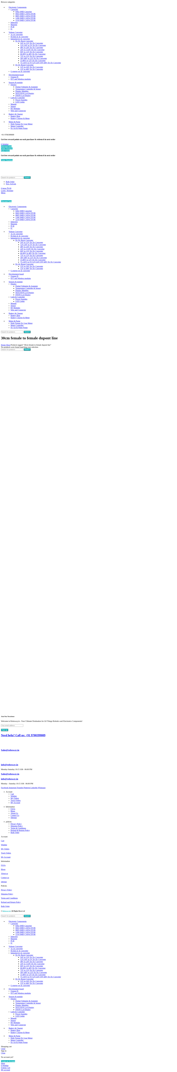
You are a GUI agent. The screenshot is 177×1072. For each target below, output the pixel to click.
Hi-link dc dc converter (19, 37)
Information (5, 861)
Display (13, 85)
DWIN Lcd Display (23, 96)
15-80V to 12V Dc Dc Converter (33, 61)
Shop (8, 345)
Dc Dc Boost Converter (24, 65)
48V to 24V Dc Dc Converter (31, 48)
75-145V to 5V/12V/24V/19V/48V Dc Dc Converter (40, 63)
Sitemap (14, 818)
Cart (12, 794)
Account (4, 837)
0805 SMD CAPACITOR (25, 16)
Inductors (14, 22)
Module (13, 104)
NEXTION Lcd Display (24, 93)
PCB (12, 27)
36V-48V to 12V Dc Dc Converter (33, 58)
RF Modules (15, 109)
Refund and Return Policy (11, 902)
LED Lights (20, 102)
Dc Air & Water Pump (19, 128)
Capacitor (14, 9)
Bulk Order (5, 151)
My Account (15, 803)
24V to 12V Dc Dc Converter (31, 43)
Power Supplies (21, 100)
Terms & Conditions (18, 828)
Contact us (5, 878)
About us (4, 873)
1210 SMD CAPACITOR (25, 20)
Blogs (13, 811)
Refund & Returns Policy (20, 830)
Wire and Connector (18, 111)
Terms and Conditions (9, 898)
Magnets (14, 25)
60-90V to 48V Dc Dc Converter (33, 54)
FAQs (13, 809)
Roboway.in (6, 911)
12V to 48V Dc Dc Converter (31, 69)
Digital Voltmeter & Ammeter (26, 87)
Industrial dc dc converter (20, 39)
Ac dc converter (17, 35)
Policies (4, 886)
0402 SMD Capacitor (23, 12)
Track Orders (16, 800)
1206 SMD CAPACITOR (25, 18)
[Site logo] (14, 175)
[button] (88, 837)
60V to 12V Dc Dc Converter (31, 52)
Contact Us (15, 815)
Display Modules (21, 91)
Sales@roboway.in (10, 750)
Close (3, 1049)
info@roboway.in (9, 764)
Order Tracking (7, 149)
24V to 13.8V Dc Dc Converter (32, 50)
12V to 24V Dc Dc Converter (31, 67)
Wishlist (14, 796)
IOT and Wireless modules (21, 79)
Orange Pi (14, 77)
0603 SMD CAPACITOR (25, 14)
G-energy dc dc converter (20, 71)
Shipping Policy (17, 826)
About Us (14, 813)
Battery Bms (15, 116)
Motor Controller (17, 126)
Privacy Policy (16, 824)
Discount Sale (6, 146)
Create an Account (8, 1061)
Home (3, 345)
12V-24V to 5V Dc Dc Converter (33, 45)
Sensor (13, 106)
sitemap (4, 882)
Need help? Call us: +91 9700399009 (23, 735)
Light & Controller (18, 98)
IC (12, 29)
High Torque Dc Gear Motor (22, 124)
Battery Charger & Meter (20, 118)
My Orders (15, 798)
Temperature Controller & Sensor (28, 89)
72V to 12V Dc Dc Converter (31, 56)
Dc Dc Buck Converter (24, 41)
